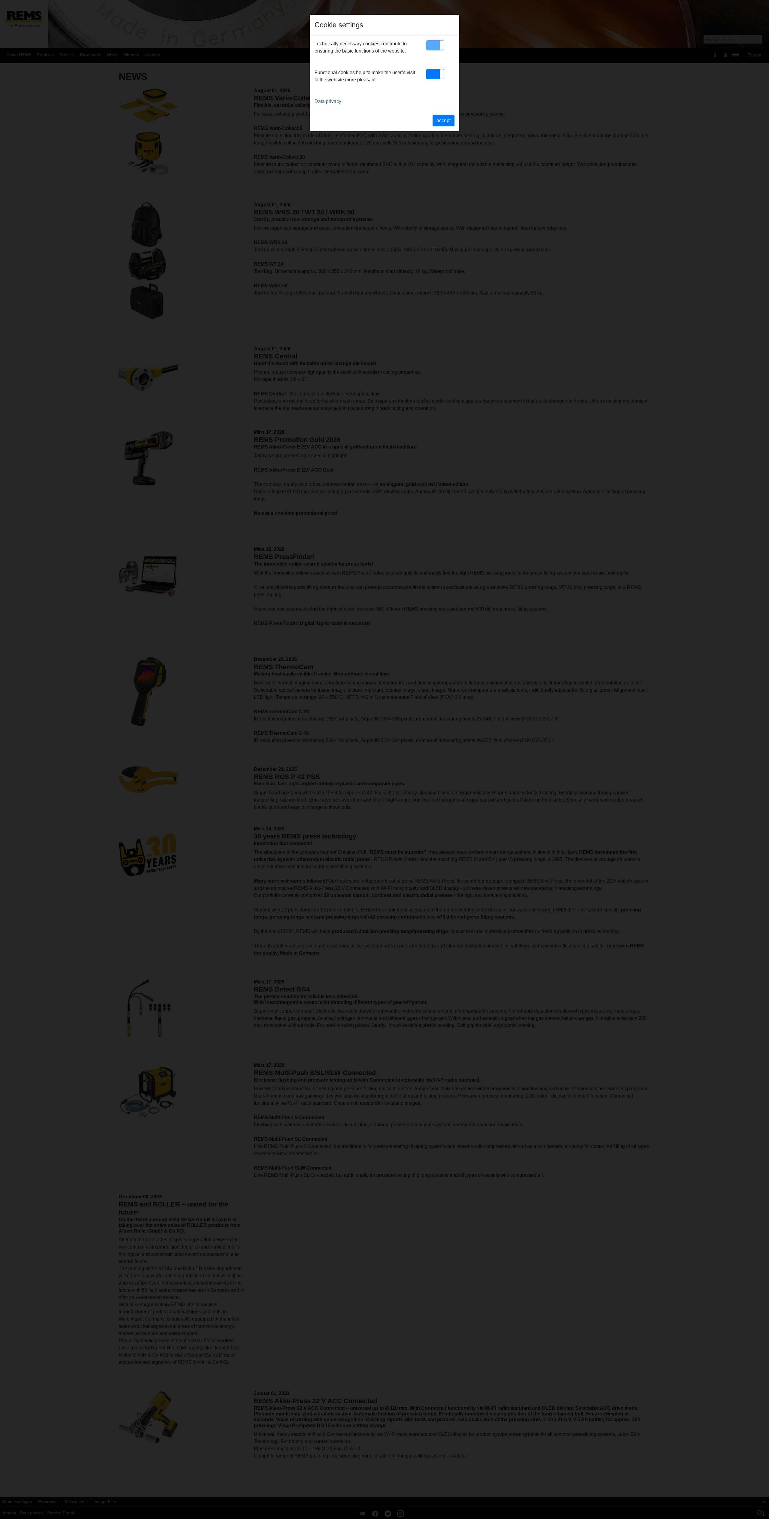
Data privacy (328, 101)
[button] (435, 45)
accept (443, 120)
